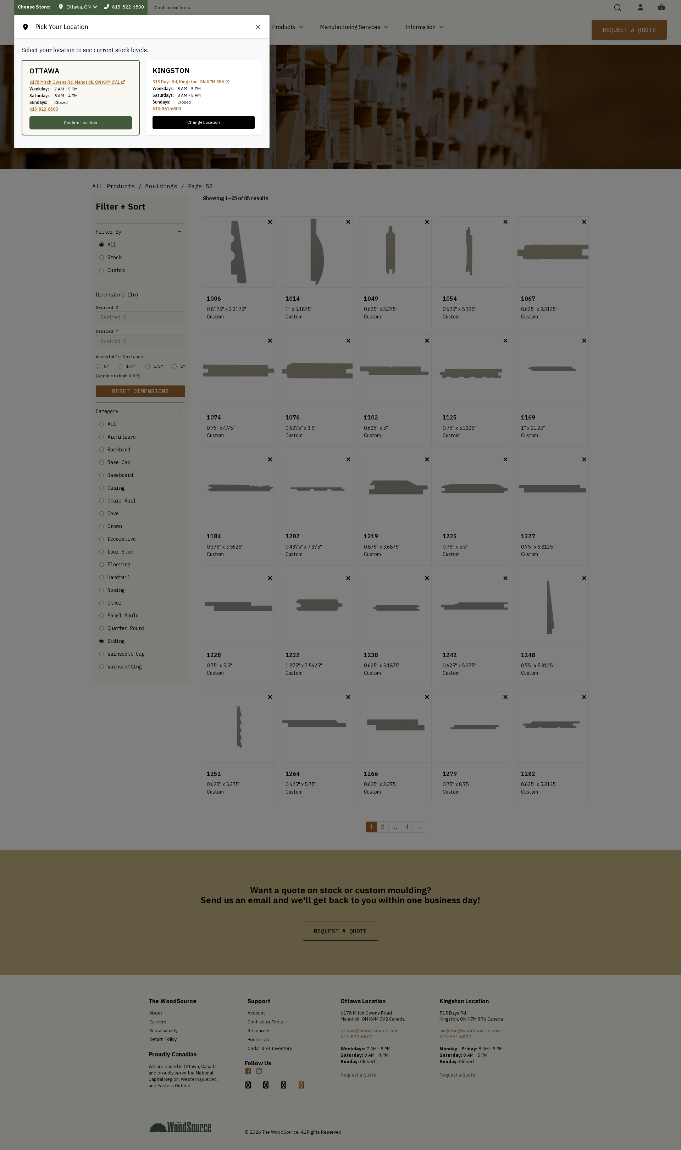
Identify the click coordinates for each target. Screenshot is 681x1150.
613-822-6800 (43, 109)
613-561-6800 (167, 108)
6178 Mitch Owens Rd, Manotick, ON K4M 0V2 (75, 82)
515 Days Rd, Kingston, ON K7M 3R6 (189, 81)
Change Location (203, 122)
